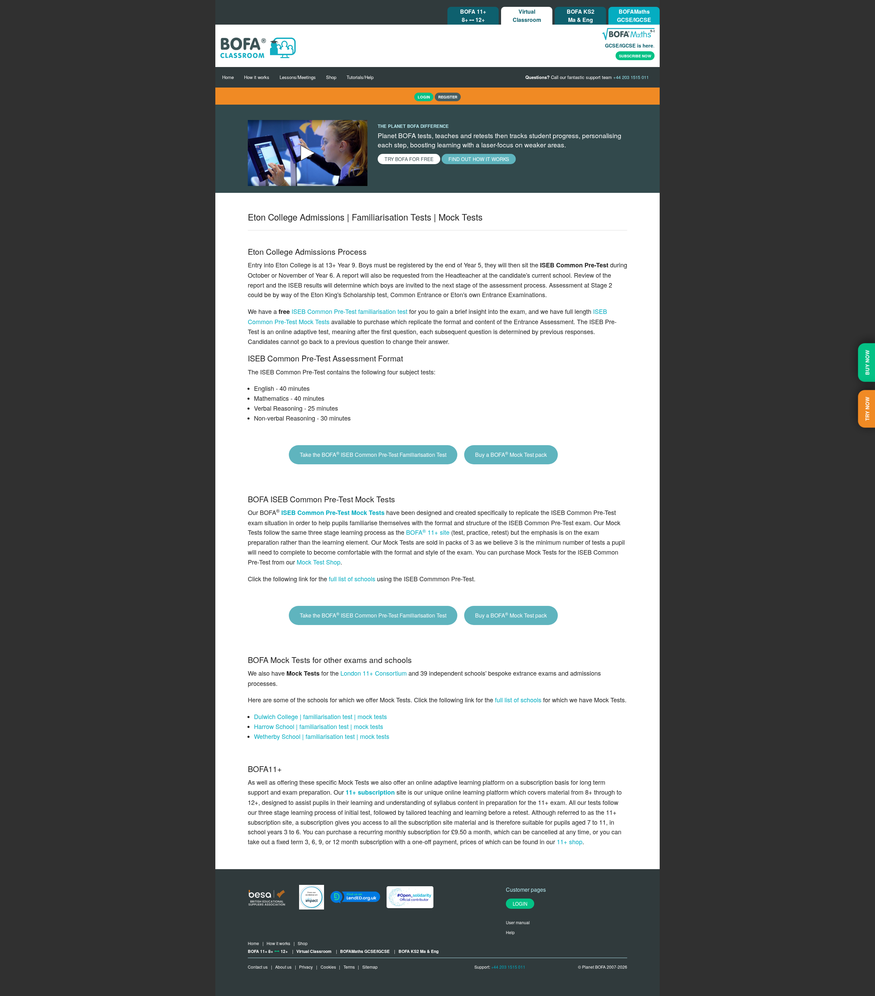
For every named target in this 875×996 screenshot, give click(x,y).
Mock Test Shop (318, 561)
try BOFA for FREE (409, 159)
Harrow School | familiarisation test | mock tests (318, 726)
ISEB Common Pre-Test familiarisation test (349, 311)
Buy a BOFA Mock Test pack (511, 454)
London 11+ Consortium (373, 672)
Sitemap (370, 967)
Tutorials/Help (360, 77)
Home (228, 77)
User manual (518, 922)
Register (447, 96)
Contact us (258, 967)
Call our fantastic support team (587, 77)
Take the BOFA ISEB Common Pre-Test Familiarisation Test (373, 454)
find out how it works (478, 159)
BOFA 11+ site (427, 532)
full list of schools (352, 578)
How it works (256, 77)
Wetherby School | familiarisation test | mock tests (321, 736)
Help (510, 932)
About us (283, 967)
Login (520, 903)
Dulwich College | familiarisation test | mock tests (320, 716)
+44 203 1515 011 (508, 967)
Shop (331, 77)
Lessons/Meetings (298, 77)
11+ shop (569, 841)
